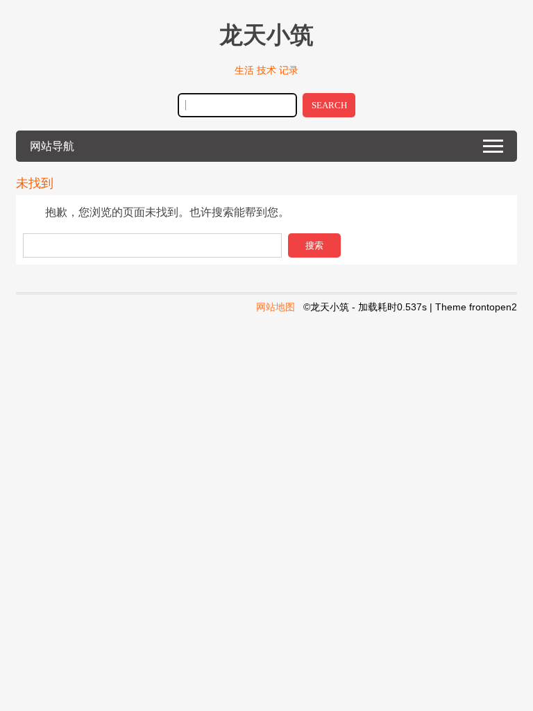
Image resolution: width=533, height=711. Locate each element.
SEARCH (329, 105)
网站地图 (275, 306)
